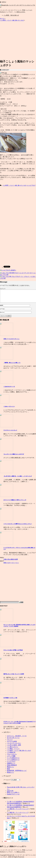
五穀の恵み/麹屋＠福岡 (10, 559)
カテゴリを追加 (12, 741)
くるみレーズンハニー (9, 406)
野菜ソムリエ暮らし (13, 792)
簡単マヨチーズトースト (11, 562)
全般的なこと (11, 763)
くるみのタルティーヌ (9, 386)
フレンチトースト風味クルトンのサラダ (13, 454)
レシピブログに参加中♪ (8, 270)
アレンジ (10, 739)
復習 (8, 768)
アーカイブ (6, 780)
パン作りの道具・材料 (14, 745)
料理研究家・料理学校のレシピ (17, 770)
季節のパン (10, 767)
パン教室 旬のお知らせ (11, 15)
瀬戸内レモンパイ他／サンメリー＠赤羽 (13, 674)
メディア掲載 (11, 756)
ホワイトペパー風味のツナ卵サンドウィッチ (14, 500)
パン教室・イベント (13, 748)
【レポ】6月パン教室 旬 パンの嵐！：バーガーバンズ (17, 476)
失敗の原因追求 (12, 765)
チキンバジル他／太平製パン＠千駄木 (13, 650)
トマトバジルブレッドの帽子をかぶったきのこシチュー (17, 523)
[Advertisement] (18, 40)
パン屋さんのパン (12, 747)
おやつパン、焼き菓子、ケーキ (17, 736)
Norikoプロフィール (13, 794)
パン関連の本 (11, 752)
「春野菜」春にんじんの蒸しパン (12, 362)
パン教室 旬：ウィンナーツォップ (17, 809)
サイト (2, 312)
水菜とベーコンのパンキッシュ (11, 338)
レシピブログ (31, 185)
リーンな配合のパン (13, 759)
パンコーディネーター (14, 743)
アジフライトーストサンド (10, 430)
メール (2, 309)
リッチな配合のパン (13, 758)
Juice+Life (10, 790)
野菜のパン (10, 772)
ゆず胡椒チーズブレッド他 (10, 697)
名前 (1, 305)
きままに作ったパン (13, 737)
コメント (3, 288)
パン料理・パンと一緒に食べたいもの (14, 185)
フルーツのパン (12, 754)
